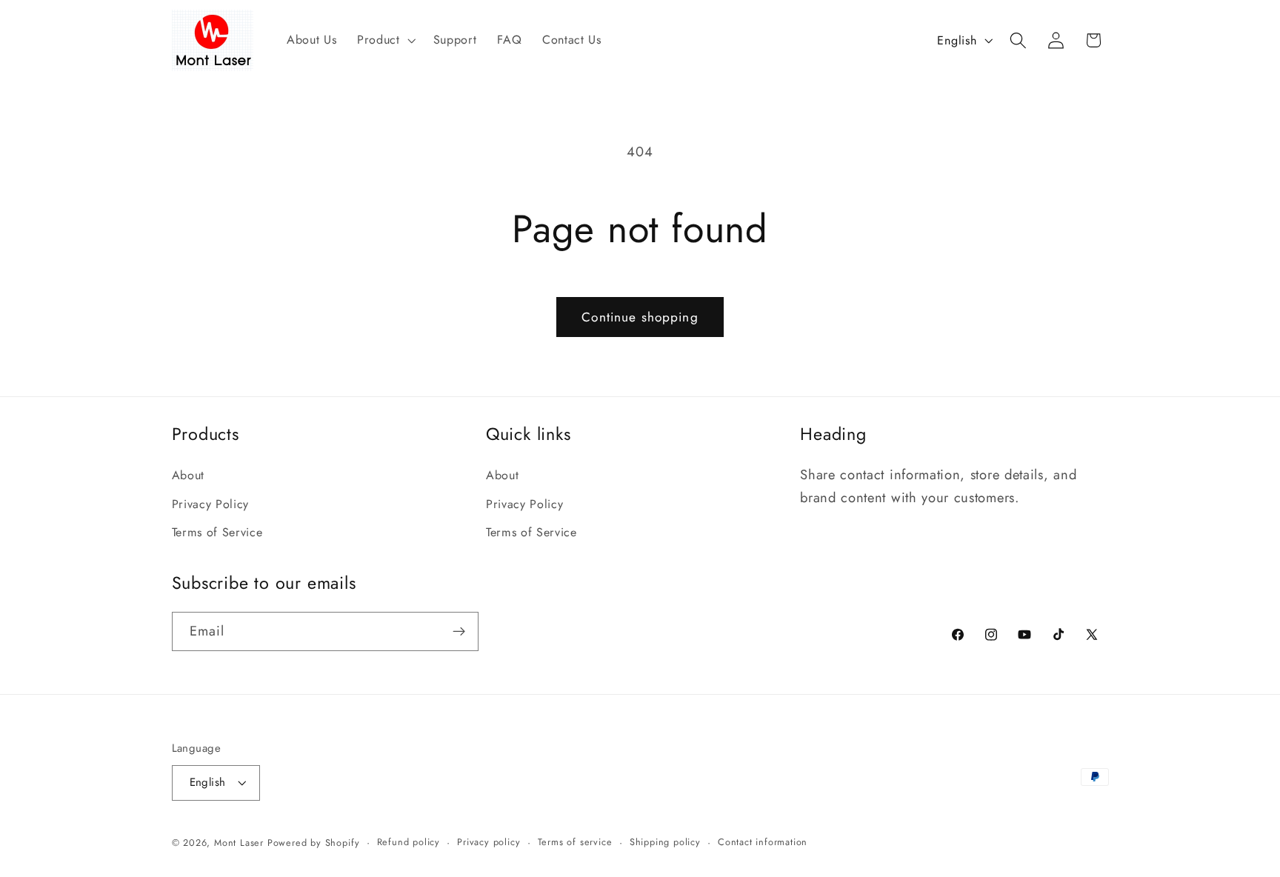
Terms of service (575, 841)
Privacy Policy (211, 503)
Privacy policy (488, 841)
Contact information (762, 841)
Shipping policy (665, 841)
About (188, 475)
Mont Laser (239, 842)
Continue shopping (640, 317)
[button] (385, 40)
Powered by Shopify (313, 842)
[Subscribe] (459, 631)
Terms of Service (217, 532)
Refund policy (408, 841)
